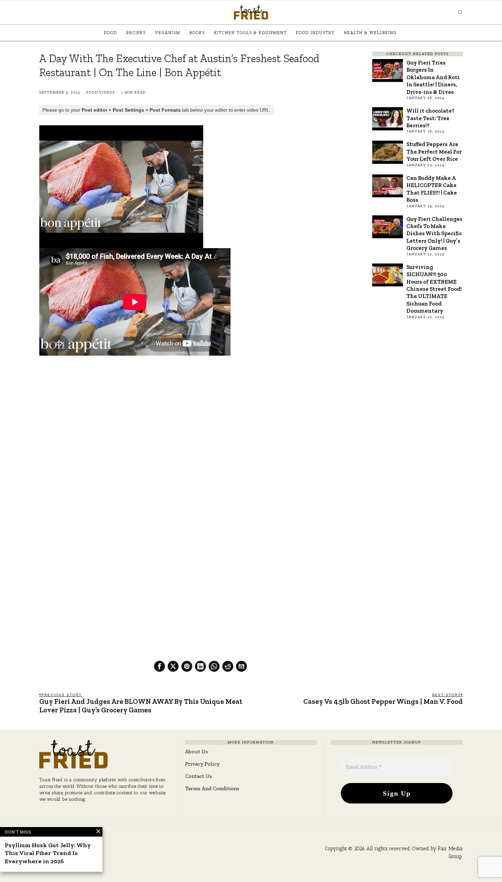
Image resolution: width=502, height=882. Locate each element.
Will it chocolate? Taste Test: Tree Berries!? (430, 118)
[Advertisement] (200, 411)
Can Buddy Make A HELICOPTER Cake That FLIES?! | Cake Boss (431, 188)
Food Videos (100, 92)
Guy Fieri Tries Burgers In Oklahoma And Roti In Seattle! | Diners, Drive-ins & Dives (433, 77)
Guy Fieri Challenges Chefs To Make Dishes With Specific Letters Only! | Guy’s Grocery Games (434, 233)
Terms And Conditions (212, 788)
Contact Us (198, 776)
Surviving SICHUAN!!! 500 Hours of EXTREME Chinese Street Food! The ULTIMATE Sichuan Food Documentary (434, 289)
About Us (196, 751)
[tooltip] (159, 666)
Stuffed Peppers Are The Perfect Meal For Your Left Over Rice (434, 151)
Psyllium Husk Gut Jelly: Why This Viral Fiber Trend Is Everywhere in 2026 (48, 853)
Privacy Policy (202, 763)
